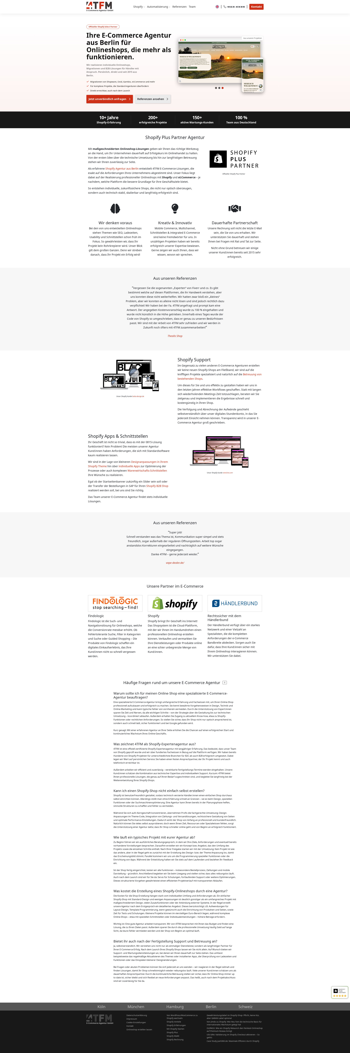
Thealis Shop (175, 336)
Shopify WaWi (173, 1036)
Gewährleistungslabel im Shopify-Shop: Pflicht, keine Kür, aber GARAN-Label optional (233, 1016)
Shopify (138, 6)
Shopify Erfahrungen (176, 1025)
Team (192, 6)
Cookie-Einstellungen (136, 1022)
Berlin (211, 1006)
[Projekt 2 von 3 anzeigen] (219, 88)
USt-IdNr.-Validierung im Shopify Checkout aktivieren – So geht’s (233, 1036)
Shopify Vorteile (174, 1021)
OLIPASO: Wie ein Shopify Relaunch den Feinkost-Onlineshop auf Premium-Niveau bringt (235, 1029)
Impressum (131, 1019)
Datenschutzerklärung (136, 1015)
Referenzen (179, 6)
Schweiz (245, 1006)
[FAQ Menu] (224, 682)
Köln (101, 1006)
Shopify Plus (172, 1032)
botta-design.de (138, 396)
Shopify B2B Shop (157, 486)
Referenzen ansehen (150, 99)
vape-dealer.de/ (175, 563)
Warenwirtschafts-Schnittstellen (147, 470)
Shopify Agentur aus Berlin (122, 168)
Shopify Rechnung (175, 1039)
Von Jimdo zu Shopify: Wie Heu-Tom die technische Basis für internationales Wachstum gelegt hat (234, 1023)
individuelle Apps (129, 466)
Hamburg (175, 1006)
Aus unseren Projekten (252, 38)
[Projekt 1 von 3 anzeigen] (216, 88)
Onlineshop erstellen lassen (139, 1029)
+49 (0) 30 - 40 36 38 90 (236, 6)
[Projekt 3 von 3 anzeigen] (222, 88)
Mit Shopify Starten (175, 1029)
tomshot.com (228, 473)
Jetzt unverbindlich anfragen (107, 99)
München (136, 1006)
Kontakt (256, 6)
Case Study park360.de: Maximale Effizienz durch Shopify (233, 1041)
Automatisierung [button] (158, 6)
